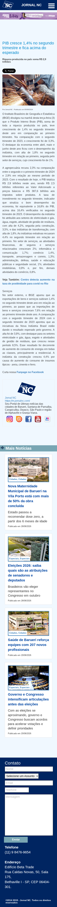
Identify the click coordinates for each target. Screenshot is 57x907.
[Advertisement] (28, 29)
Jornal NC (10, 397)
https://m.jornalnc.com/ (17, 400)
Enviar (16, 839)
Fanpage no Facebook (30, 372)
